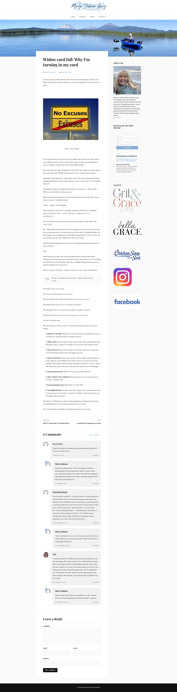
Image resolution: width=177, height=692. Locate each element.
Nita (54, 554)
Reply (97, 455)
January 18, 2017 (60, 582)
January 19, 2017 (62, 602)
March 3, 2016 (67, 72)
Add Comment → (95, 435)
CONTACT (102, 17)
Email (76, 648)
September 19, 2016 (61, 523)
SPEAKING (82, 17)
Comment (47, 626)
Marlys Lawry (50, 72)
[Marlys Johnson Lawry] (88, 6)
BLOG (73, 17)
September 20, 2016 (63, 545)
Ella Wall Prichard (60, 492)
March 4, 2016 (59, 455)
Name (45, 648)
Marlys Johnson (61, 464)
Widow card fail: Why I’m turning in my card (66, 62)
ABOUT (92, 17)
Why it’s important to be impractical (56, 423)
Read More (117, 117)
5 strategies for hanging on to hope (88, 423)
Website (46, 658)
